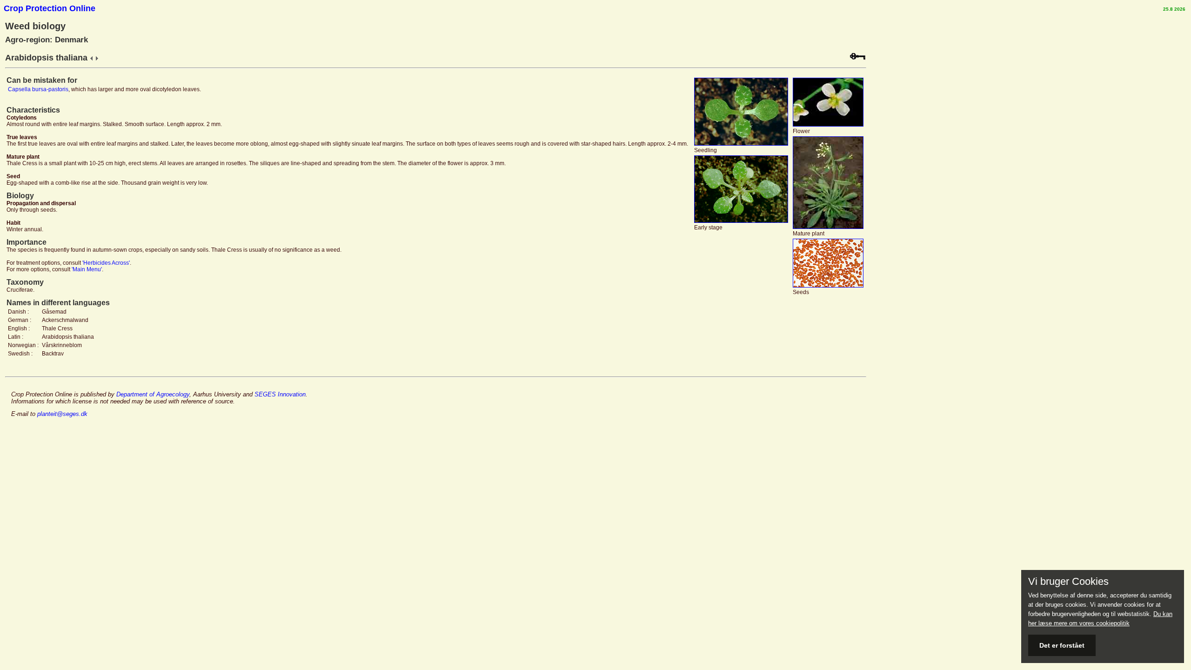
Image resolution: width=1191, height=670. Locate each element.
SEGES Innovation (280, 394)
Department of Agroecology (152, 394)
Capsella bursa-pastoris (38, 89)
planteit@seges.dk (62, 413)
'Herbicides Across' (106, 263)
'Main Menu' (87, 269)
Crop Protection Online (49, 8)
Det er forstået (1061, 645)
